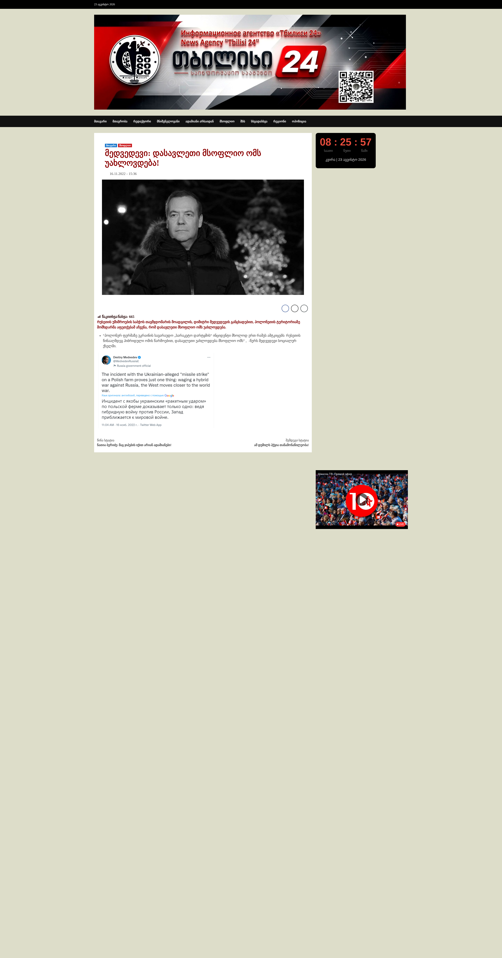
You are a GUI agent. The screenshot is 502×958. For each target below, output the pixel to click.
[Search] (405, 121)
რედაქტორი (142, 121)
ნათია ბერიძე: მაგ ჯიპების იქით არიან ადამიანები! (134, 443)
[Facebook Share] (285, 308)
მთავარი (100, 121)
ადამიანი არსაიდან (200, 121)
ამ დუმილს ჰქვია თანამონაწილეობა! (281, 443)
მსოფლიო (227, 121)
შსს (242, 121)
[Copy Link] (304, 308)
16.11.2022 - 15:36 (123, 174)
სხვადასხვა (259, 121)
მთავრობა (120, 121)
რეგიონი (279, 121)
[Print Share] (294, 308)
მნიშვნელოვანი (168, 121)
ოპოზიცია (299, 121)
